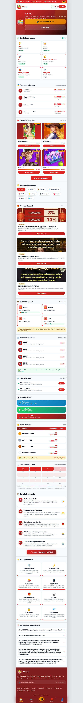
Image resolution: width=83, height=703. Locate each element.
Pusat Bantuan (31, 690)
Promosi (33, 688)
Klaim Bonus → (41, 234)
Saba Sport (44, 194)
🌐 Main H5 (45, 27)
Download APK (21, 690)
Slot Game (26, 688)
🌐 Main (62, 6)
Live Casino (41, 688)
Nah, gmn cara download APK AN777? (32, 635)
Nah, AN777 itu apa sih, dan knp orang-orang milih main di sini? (40, 630)
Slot (21, 189)
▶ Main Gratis (29, 146)
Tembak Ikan (54, 189)
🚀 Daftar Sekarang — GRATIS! (41, 552)
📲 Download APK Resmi (45, 22)
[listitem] (41, 383)
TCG (21, 198)
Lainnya (32, 194)
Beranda (19, 688)
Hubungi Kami (58, 688)
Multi (21, 194)
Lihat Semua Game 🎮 (41, 178)
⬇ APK (54, 6)
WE (30, 198)
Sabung (41, 189)
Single (56, 194)
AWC (30, 189)
